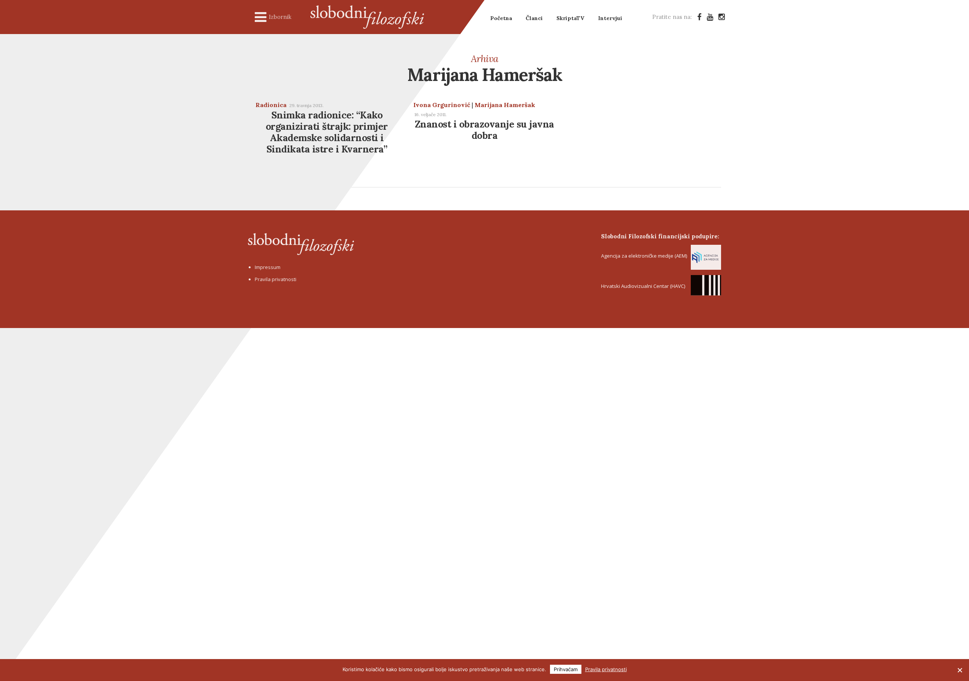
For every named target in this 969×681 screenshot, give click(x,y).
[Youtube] (710, 16)
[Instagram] (721, 16)
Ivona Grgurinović (441, 105)
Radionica (271, 105)
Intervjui (610, 18)
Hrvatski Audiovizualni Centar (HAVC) (643, 286)
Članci (534, 18)
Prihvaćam (566, 669)
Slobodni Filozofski (367, 17)
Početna (501, 18)
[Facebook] (699, 16)
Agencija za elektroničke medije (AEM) (644, 255)
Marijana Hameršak (505, 105)
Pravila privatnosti (275, 279)
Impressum (267, 267)
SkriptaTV (570, 18)
